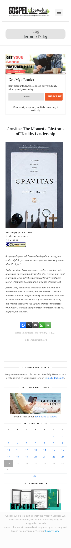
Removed (28, 332)
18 (17, 456)
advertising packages (46, 416)
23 (62, 456)
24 (8, 463)
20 (35, 456)
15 (53, 449)
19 (26, 456)
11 (17, 449)
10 (8, 449)
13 (35, 449)
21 (44, 456)
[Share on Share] (23, 325)
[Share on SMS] (48, 325)
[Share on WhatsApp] (42, 325)
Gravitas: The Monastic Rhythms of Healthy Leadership (35, 131)
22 (53, 456)
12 (26, 449)
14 (44, 449)
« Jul (34, 475)
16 (62, 449)
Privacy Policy (52, 530)
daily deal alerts (56, 377)
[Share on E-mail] (35, 325)
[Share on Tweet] (29, 325)
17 (8, 456)
